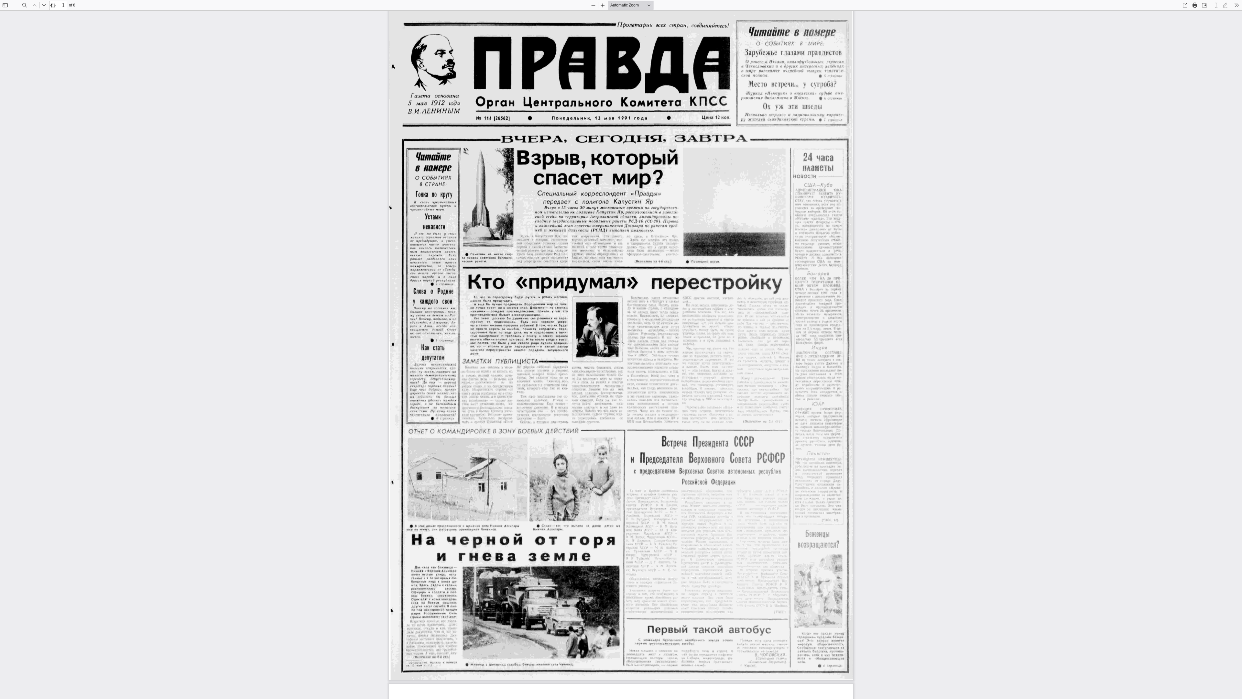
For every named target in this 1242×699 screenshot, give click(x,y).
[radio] (1216, 5)
